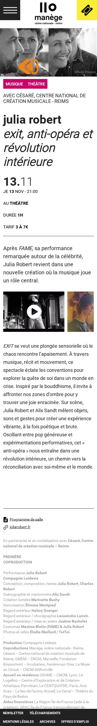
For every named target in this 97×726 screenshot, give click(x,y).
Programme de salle (26, 519)
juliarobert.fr (20, 527)
